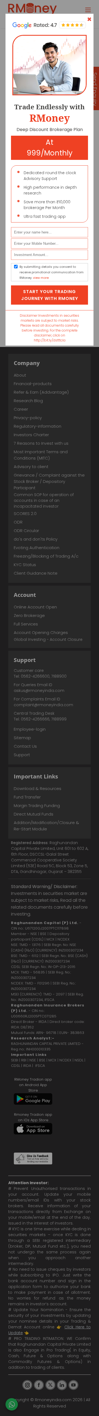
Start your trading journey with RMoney (49, 295)
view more (41, 278)
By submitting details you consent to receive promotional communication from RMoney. (52, 272)
